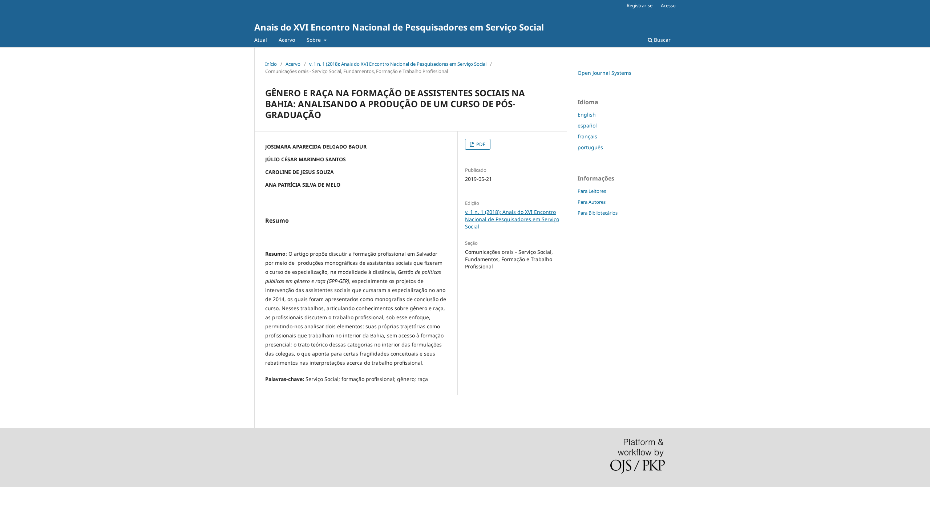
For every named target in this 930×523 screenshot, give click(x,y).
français (587, 136)
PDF (480, 144)
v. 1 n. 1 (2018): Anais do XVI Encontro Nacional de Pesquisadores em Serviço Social (397, 64)
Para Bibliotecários (598, 213)
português (590, 147)
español (587, 125)
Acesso (668, 5)
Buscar (661, 39)
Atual (260, 39)
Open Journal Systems (604, 72)
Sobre (314, 39)
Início (271, 64)
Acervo (287, 39)
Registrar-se (639, 5)
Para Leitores (592, 191)
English (587, 114)
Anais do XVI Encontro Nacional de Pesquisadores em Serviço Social (399, 27)
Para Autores (592, 202)
